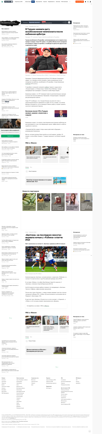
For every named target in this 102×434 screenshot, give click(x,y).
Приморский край (20, 408)
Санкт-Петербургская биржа (22, 421)
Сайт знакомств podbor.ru (66, 399)
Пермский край (20, 394)
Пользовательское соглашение (38, 426)
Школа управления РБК (65, 404)
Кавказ (18, 403)
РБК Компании (4, 143)
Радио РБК (7, 1)
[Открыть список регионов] (85, 2)
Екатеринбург (19, 381)
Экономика (4, 381)
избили (47, 87)
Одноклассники (34, 381)
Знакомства (63, 397)
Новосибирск (19, 383)
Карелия (18, 404)
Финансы (3, 110)
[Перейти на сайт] (10, 23)
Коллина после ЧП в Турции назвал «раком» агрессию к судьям (36, 113)
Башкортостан (19, 386)
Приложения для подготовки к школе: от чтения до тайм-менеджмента (81, 33)
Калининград (19, 389)
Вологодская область (21, 388)
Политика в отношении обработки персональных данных (58, 426)
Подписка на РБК (49, 381)
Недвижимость (76, 29)
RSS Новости (48, 388)
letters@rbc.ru (13, 418)
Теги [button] (31, 167)
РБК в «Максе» (31, 143)
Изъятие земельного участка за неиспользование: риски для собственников (80, 236)
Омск (18, 384)
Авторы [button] (27, 167)
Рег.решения (63, 395)
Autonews (75, 245)
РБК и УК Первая (5, 255)
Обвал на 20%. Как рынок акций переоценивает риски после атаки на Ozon (81, 40)
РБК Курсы (63, 402)
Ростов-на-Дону (20, 396)
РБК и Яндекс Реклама (6, 295)
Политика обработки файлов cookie (80, 426)
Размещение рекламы (65, 384)
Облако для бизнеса (65, 389)
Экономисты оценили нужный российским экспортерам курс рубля (81, 249)
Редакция (63, 383)
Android (77, 381)
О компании (63, 379)
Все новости (5, 28)
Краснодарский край (21, 391)
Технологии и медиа (6, 149)
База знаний (4, 391)
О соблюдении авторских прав (23, 426)
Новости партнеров (30, 191)
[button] (85, 2)
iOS (76, 379)
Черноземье (19, 401)
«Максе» (46, 306)
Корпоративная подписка (51, 383)
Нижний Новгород (20, 393)
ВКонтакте (33, 379)
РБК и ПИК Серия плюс (6, 46)
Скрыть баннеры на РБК (51, 379)
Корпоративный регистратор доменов (67, 392)
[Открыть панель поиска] (88, 1)
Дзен (32, 384)
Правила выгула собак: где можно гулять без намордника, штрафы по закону (81, 27)
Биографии (4, 389)
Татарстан (19, 398)
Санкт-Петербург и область (22, 379)
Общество (4, 95)
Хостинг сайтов (64, 394)
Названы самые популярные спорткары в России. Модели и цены (81, 243)
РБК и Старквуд (5, 155)
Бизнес (3, 181)
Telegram (33, 383)
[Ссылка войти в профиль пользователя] (90, 1)
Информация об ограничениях (8, 426)
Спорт (3, 117)
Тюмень (18, 399)
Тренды (74, 35)
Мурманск (19, 406)
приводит (28, 83)
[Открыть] (10, 1)
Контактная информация (66, 381)
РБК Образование (5, 393)
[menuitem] (18, 1)
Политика (3, 34)
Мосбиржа (14, 421)
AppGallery (78, 383)
